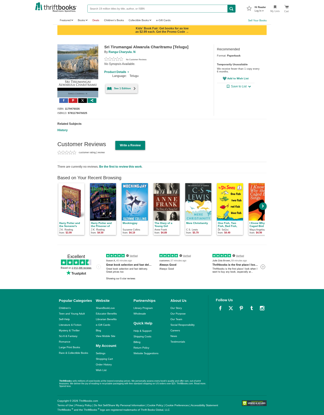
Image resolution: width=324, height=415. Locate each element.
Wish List (101, 370)
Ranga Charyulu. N (122, 52)
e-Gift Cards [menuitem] (163, 20)
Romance (64, 341)
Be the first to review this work (120, 166)
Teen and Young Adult (72, 313)
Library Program (143, 307)
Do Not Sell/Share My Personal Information (119, 405)
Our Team (176, 319)
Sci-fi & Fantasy (68, 336)
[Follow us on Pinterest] (241, 308)
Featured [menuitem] (65, 20)
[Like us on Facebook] (220, 308)
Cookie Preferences (177, 405)
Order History (104, 364)
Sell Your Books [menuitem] (257, 20)
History (62, 130)
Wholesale (140, 313)
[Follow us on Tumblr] (251, 308)
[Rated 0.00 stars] (113, 59)
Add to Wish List (238, 78)
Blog (98, 330)
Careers (175, 330)
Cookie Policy (155, 405)
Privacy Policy (83, 405)
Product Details (115, 72)
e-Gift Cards (103, 324)
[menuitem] (260, 8)
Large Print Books (69, 347)
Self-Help (64, 319)
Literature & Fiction (70, 324)
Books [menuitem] (81, 20)
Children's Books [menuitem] (114, 20)
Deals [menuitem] (95, 20)
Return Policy (141, 347)
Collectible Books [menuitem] (139, 20)
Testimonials (177, 341)
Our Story (176, 307)
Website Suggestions (146, 353)
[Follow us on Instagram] (262, 308)
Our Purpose (178, 313)
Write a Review (130, 145)
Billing (137, 342)
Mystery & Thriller (69, 330)
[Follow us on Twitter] (230, 308)
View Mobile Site (105, 336)
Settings (100, 353)
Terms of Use (65, 405)
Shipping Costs (142, 336)
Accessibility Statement (204, 405)
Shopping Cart (104, 358)
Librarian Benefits (106, 319)
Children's (65, 307)
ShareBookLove (105, 307)
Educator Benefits (106, 313)
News (173, 336)
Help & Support (143, 330)
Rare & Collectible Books (73, 352)
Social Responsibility (182, 324)
